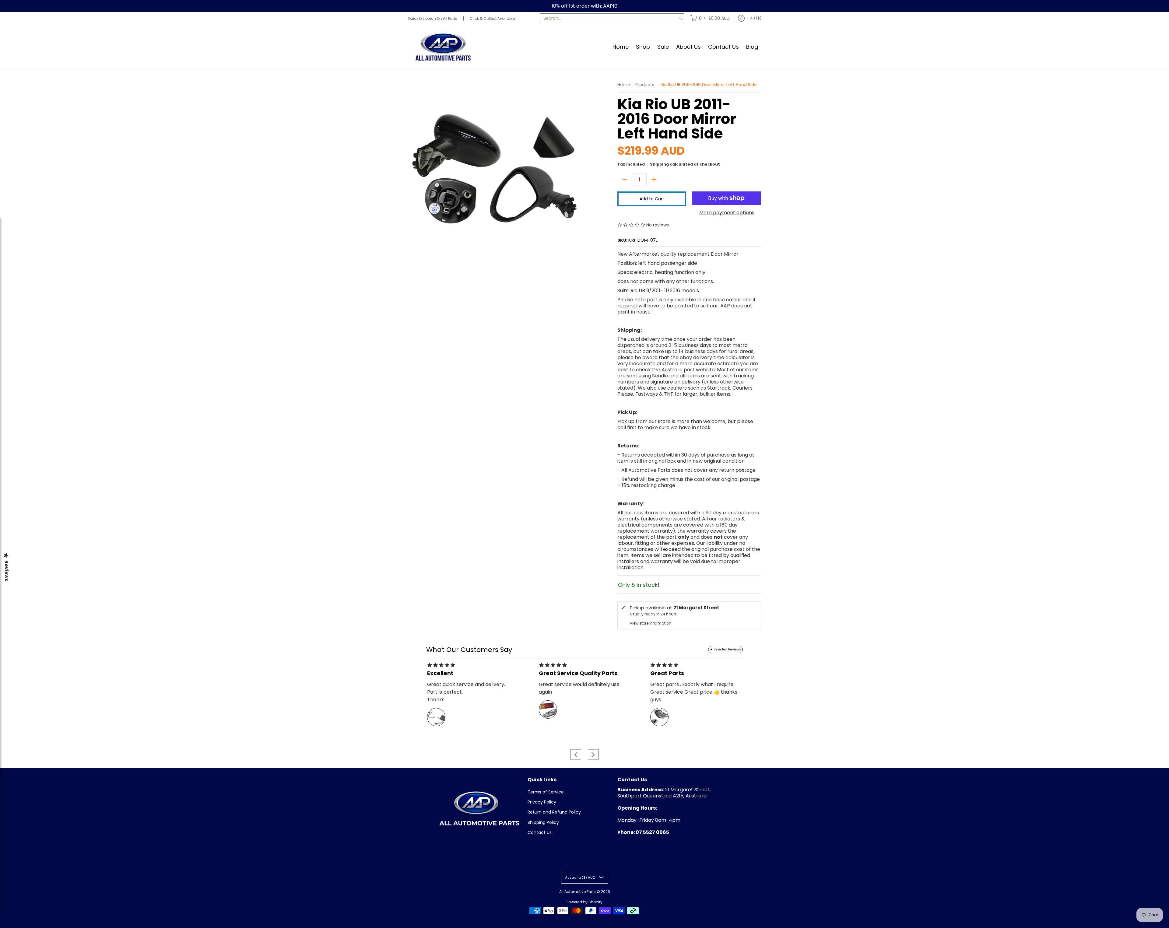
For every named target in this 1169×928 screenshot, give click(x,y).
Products (644, 85)
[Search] (680, 18)
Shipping (659, 164)
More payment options (726, 213)
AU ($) (755, 18)
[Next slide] (593, 754)
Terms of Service (546, 792)
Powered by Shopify (584, 902)
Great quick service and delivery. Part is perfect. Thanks (466, 692)
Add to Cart (652, 199)
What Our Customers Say (469, 649)
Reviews (6, 570)
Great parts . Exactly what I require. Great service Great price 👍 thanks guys (693, 692)
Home (623, 85)
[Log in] (741, 18)
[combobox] (608, 18)
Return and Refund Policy (554, 812)
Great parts (667, 673)
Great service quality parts (578, 673)
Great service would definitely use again (579, 688)
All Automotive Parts (577, 891)
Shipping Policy (543, 822)
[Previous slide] (575, 754)
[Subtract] (624, 179)
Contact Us (540, 832)
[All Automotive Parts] (443, 46)
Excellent (440, 673)
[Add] (654, 179)
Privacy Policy (542, 802)
